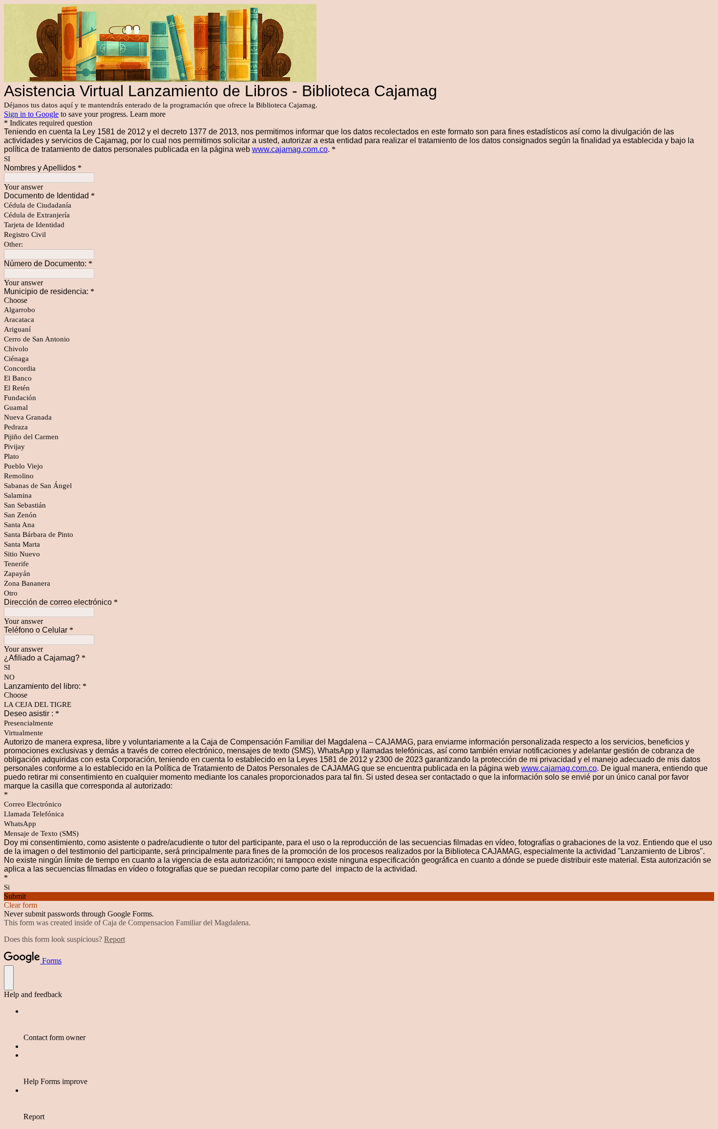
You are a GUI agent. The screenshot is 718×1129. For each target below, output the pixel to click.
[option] (359, 300)
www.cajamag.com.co (290, 149)
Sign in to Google (31, 114)
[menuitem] (368, 1024)
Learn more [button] (148, 114)
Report (114, 939)
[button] (359, 896)
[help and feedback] (9, 977)
